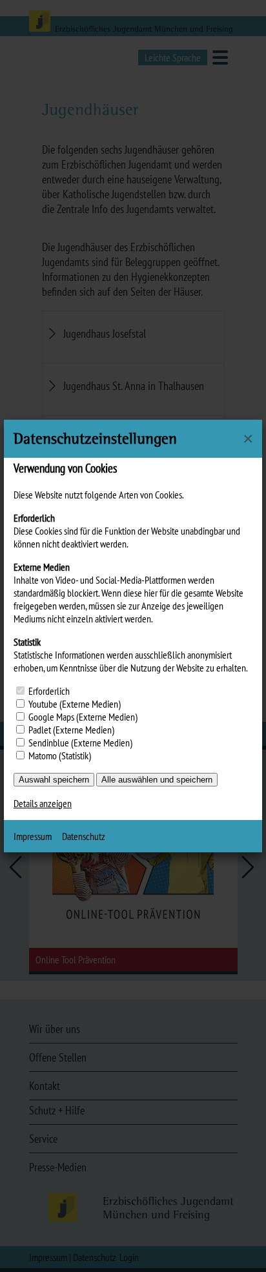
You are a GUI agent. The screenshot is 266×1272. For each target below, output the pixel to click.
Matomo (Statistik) (59, 755)
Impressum (33, 836)
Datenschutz (83, 836)
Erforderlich (49, 690)
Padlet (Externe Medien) (71, 729)
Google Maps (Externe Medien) (83, 716)
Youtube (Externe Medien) (74, 703)
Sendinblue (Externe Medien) (80, 742)
